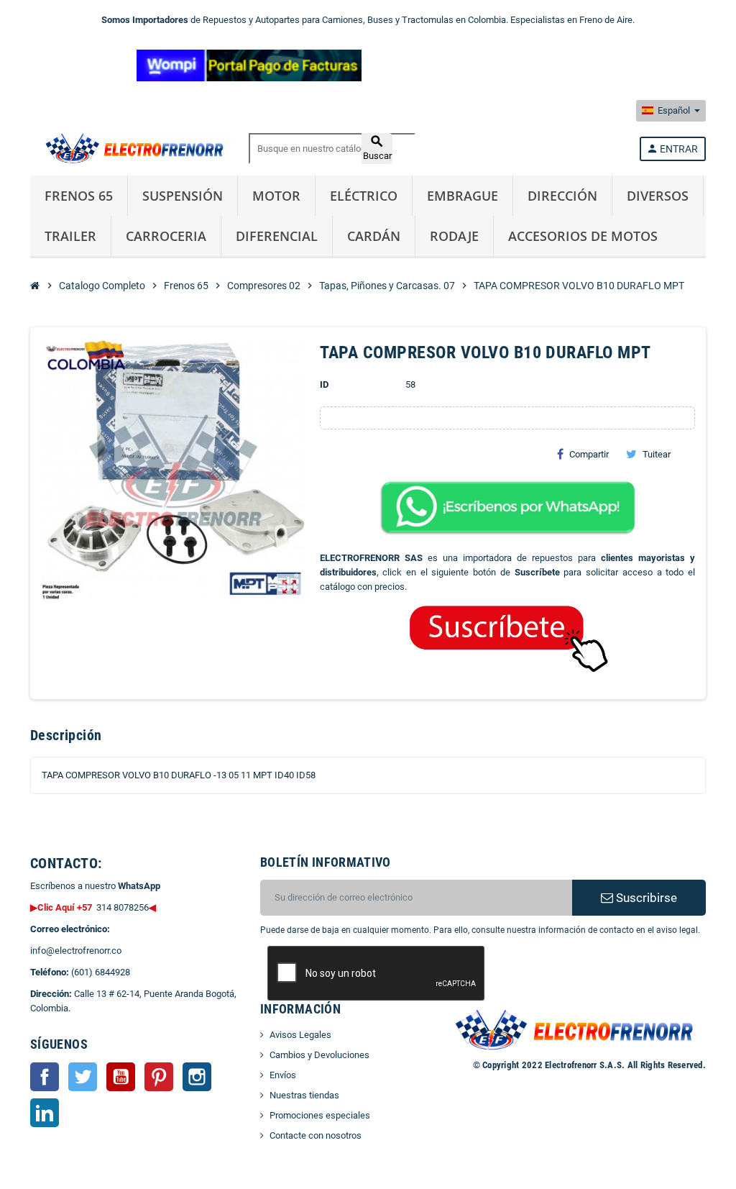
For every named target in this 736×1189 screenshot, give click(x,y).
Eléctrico (363, 195)
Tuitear (657, 454)
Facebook (44, 1076)
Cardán (373, 236)
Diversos (658, 195)
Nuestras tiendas (304, 1095)
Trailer (70, 236)
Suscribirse (645, 897)
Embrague (462, 195)
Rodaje (454, 236)
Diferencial (277, 236)
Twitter (82, 1076)
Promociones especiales (320, 1115)
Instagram (197, 1076)
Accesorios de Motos (583, 236)
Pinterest (158, 1076)
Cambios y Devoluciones (319, 1054)
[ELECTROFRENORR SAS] (131, 147)
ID (324, 384)
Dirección (562, 195)
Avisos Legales (300, 1034)
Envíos (283, 1075)
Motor (276, 195)
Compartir (589, 454)
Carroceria (166, 236)
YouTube (120, 1076)
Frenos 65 (79, 195)
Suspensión (182, 195)
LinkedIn (44, 1112)
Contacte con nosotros (316, 1135)
